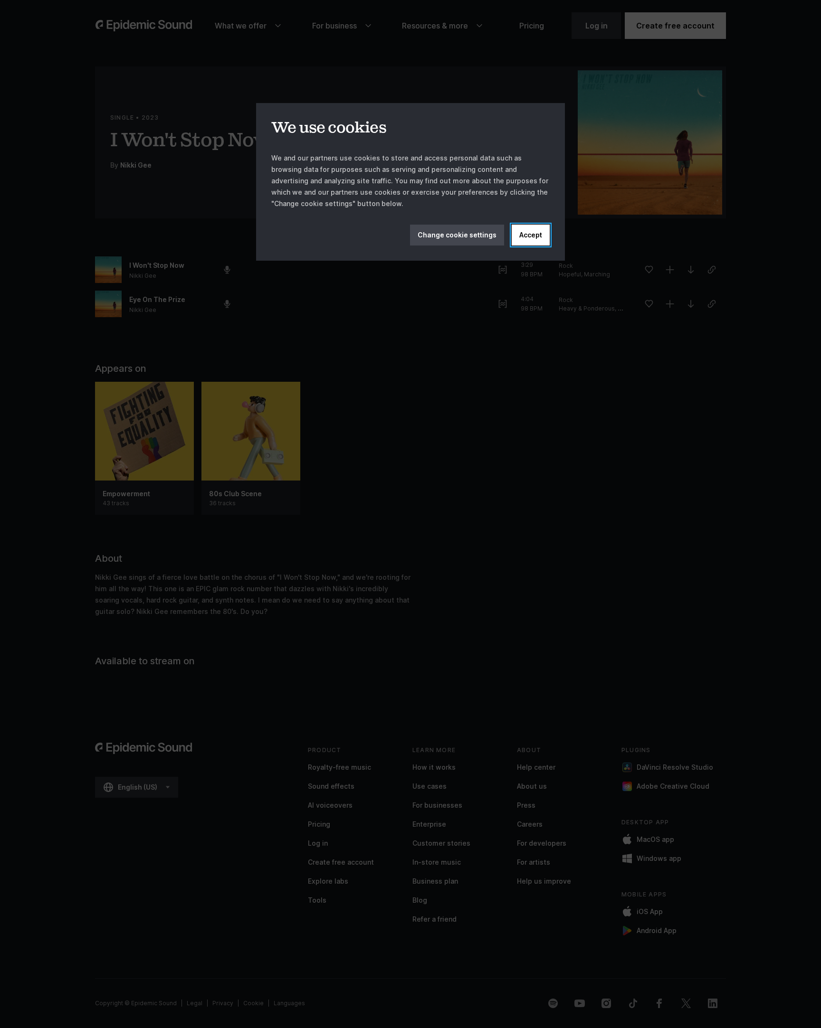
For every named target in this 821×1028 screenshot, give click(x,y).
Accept (530, 235)
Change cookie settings (457, 235)
